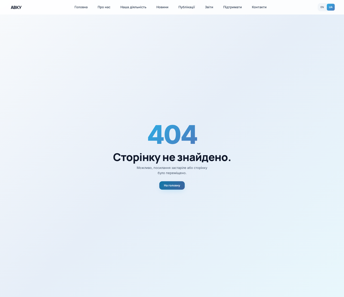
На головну (172, 185)
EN (322, 7)
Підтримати (232, 7)
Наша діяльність (133, 7)
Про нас (104, 7)
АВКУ (16, 7)
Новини (162, 7)
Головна (81, 7)
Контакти (259, 7)
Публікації (186, 7)
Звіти (209, 7)
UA (331, 7)
